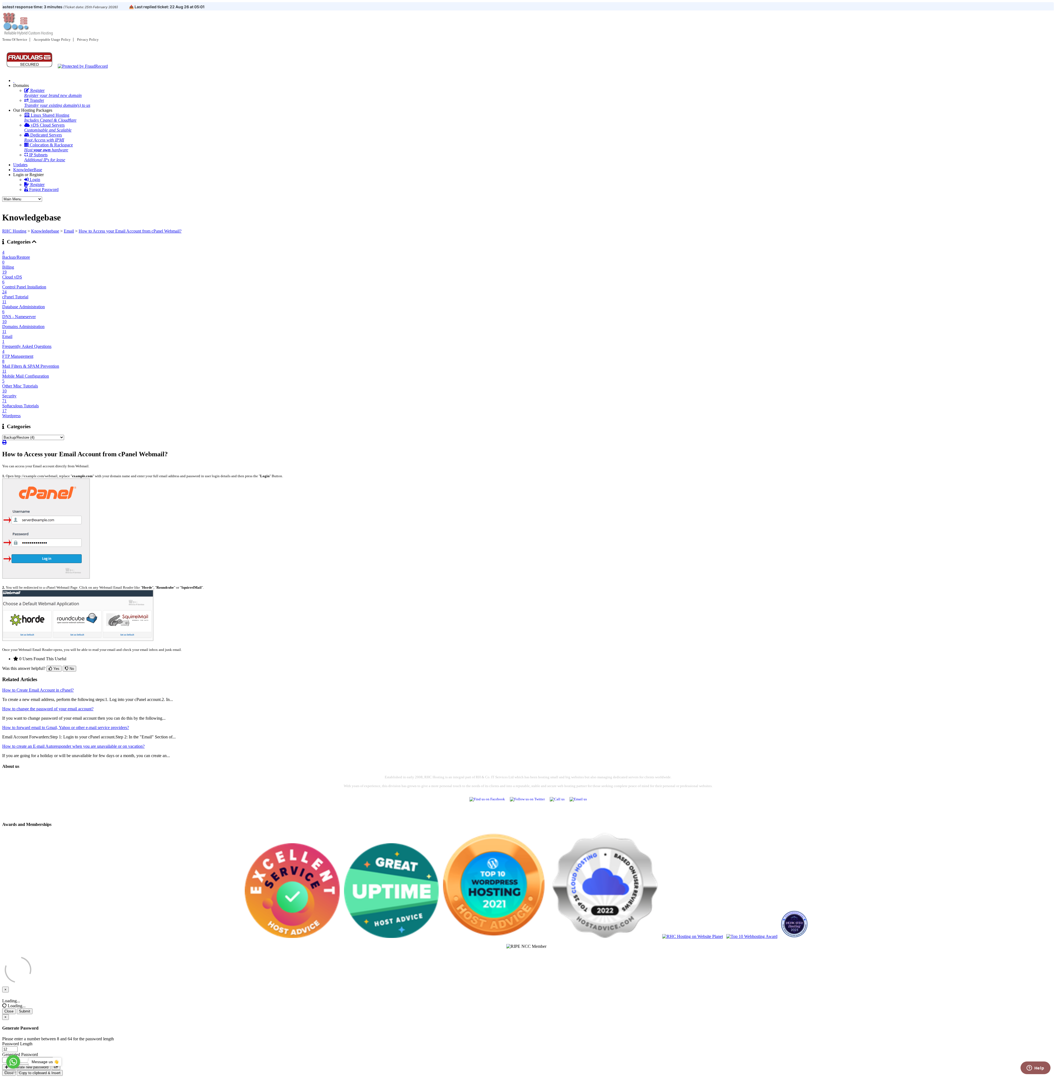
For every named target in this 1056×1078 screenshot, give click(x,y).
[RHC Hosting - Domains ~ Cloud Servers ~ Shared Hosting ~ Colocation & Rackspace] (13, 80)
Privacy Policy (88, 39)
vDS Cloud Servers (48, 127)
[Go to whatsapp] (13, 1062)
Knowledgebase (45, 231)
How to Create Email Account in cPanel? (38, 690)
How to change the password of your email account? (48, 708)
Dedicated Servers (44, 137)
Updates (20, 164)
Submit (24, 1011)
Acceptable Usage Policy (52, 39)
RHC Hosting (14, 231)
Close (8, 1011)
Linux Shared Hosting (50, 117)
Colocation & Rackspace (48, 147)
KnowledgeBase (27, 169)
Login (34, 179)
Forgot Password (43, 189)
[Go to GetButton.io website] (13, 1072)
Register (53, 93)
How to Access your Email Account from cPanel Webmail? (130, 231)
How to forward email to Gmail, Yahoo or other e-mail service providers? (65, 727)
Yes (55, 669)
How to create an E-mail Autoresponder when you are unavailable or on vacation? (73, 746)
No (71, 669)
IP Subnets (44, 157)
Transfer (57, 103)
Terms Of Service (14, 39)
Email (69, 231)
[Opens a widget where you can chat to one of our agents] (1035, 1068)
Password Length (17, 1043)
